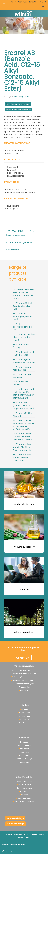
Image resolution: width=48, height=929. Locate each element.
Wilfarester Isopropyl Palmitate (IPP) (22, 326)
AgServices (24, 752)
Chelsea (24, 795)
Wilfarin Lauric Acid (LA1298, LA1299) (23, 353)
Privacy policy (24, 687)
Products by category (24, 546)
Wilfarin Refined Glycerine (22, 376)
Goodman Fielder (24, 798)
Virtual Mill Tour (24, 723)
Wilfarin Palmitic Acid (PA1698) (22, 368)
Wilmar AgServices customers (24, 677)
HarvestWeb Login (15, 823)
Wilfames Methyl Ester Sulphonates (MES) (22, 306)
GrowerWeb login (15, 818)
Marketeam (20, 844)
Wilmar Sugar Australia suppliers (25, 670)
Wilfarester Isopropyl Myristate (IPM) (22, 316)
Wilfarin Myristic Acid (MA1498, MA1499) (24, 361)
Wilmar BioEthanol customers (24, 673)
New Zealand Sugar (24, 788)
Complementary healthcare (18, 104)
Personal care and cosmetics (18, 109)
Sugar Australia (24, 784)
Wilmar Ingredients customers (24, 680)
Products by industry (24, 504)
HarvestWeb (33, 2)
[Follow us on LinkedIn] (43, 6)
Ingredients (24, 762)
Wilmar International (24, 632)
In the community (24, 716)
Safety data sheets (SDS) (24, 684)
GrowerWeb (22, 2)
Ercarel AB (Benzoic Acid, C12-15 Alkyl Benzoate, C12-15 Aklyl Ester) (24, 294)
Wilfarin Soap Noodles (20, 383)
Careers (13, 2)
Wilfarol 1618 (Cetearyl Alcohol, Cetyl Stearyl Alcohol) (23, 405)
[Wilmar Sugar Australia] (24, 13)
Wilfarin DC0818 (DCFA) (22, 346)
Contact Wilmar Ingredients (19, 242)
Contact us (24, 589)
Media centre (24, 713)
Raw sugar (24, 742)
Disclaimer (24, 690)
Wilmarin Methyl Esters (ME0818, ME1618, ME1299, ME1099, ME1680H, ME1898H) (24, 425)
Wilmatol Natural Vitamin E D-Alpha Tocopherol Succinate (23, 447)
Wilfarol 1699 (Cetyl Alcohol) (23, 414)
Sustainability (12, 249)
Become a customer (15, 235)
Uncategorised (21, 96)
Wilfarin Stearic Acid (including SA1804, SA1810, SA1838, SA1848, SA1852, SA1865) (24, 394)
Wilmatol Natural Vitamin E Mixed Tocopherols (22, 457)
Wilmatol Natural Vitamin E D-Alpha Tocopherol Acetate (22, 436)
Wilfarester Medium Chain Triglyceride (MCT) (24, 337)
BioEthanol (24, 749)
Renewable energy (24, 759)
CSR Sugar (24, 791)
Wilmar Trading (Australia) (24, 801)
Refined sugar (24, 755)
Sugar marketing (24, 745)
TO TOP (9, 851)
